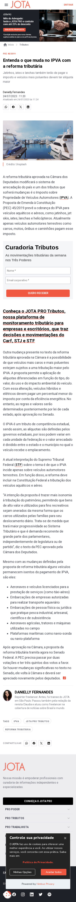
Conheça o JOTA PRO (38, 801)
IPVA (64, 197)
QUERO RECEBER (38, 293)
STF (18, 465)
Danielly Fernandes (14, 92)
